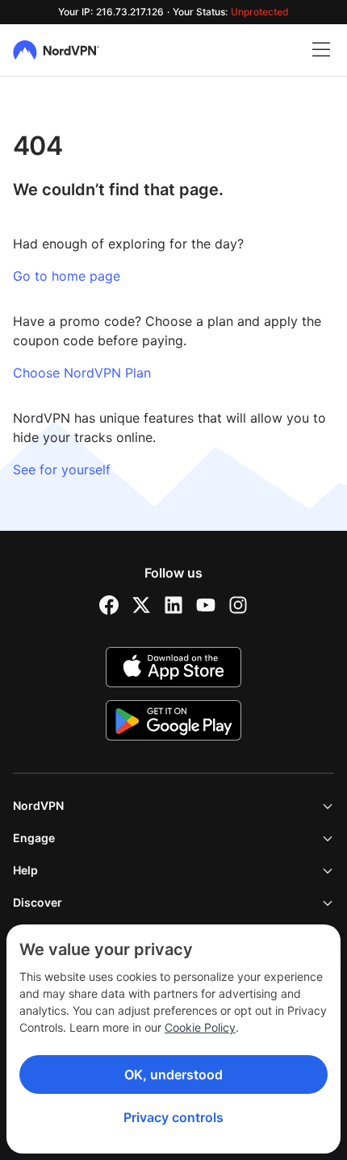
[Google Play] (173, 720)
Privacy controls (173, 1117)
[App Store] (173, 667)
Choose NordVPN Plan (82, 373)
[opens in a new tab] (109, 605)
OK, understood (173, 1074)
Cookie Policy (200, 1027)
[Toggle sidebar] (321, 50)
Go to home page (66, 276)
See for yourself (62, 469)
